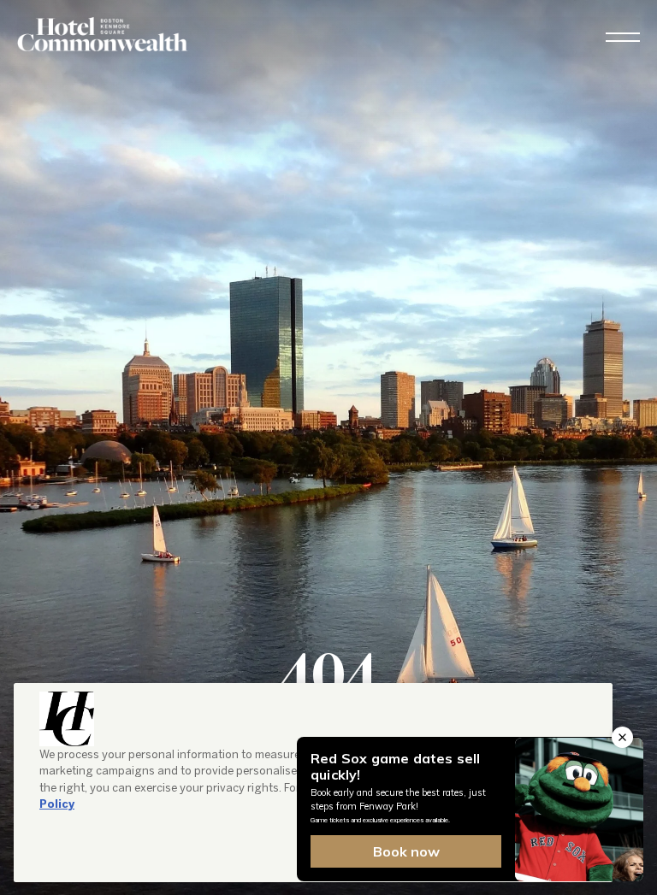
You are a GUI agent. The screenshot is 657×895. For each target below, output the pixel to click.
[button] (623, 37)
